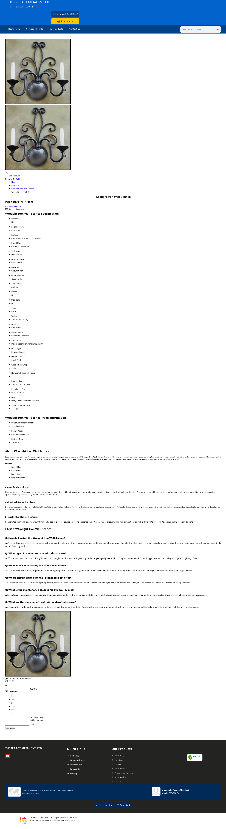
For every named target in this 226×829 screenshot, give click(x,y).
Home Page (14, 28)
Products (15, 185)
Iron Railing (119, 755)
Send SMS (125, 805)
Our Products (56, 28)
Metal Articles (120, 777)
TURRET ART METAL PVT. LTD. (30, 4)
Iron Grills (118, 764)
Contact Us (74, 28)
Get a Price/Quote (13, 206)
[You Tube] (7, 757)
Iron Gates (119, 760)
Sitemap (73, 773)
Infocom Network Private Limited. (64, 820)
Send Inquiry (66, 21)
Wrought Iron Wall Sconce (22, 188)
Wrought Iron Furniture (124, 773)
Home (13, 182)
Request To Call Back (14, 179)
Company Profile (34, 28)
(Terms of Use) (72, 817)
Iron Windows (120, 768)
